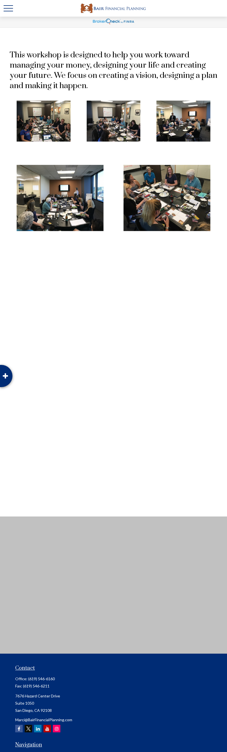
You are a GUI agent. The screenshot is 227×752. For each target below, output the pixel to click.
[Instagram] (56, 728)
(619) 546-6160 (41, 678)
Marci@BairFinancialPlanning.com (43, 719)
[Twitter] (28, 728)
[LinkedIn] (38, 728)
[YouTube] (47, 728)
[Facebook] (19, 728)
